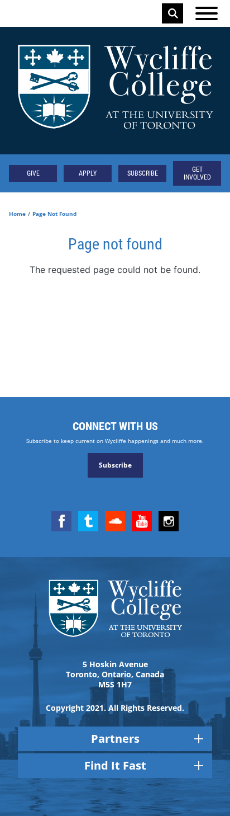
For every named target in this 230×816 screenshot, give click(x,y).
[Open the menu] (206, 13)
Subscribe (142, 173)
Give (33, 173)
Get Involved (197, 173)
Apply (88, 173)
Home (17, 214)
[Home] (115, 90)
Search (173, 13)
